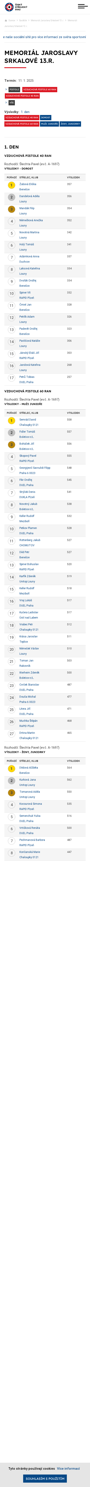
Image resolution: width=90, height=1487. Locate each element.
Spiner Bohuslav (29, 564)
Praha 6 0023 (27, 473)
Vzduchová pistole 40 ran (22, 95)
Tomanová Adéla (29, 791)
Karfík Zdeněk (27, 576)
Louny (23, 201)
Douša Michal (27, 696)
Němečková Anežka (31, 220)
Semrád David (27, 419)
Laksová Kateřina (29, 268)
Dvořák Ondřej (27, 280)
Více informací (68, 1469)
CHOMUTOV (27, 545)
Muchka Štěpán (28, 720)
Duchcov (24, 261)
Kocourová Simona (30, 803)
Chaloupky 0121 (29, 424)
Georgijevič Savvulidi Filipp (34, 467)
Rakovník (24, 665)
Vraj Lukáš (25, 600)
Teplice (23, 641)
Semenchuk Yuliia (29, 815)
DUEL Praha (26, 382)
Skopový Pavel (27, 455)
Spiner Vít (25, 292)
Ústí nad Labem (28, 617)
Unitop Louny (27, 581)
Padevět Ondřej (28, 328)
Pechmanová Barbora (32, 840)
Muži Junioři (49, 123)
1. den (25, 112)
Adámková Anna (29, 256)
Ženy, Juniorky (70, 123)
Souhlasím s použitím (45, 1479)
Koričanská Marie (29, 852)
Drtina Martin (27, 732)
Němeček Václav (29, 648)
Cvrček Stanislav (29, 684)
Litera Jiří (24, 708)
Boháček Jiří (26, 443)
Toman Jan (26, 660)
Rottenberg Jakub (29, 540)
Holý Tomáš (26, 244)
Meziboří (24, 521)
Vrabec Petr (26, 624)
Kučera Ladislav (28, 612)
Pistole (14, 89)
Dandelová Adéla (29, 196)
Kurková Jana (27, 779)
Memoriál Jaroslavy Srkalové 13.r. (47, 20)
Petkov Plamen (28, 528)
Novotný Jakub (28, 504)
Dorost (45, 117)
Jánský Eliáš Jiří (29, 352)
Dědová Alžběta (28, 767)
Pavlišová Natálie (29, 340)
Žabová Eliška (27, 184)
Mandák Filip (26, 208)
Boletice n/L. (26, 436)
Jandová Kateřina (29, 364)
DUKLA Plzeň (27, 497)
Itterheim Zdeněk (29, 672)
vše (12, 102)
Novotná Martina (29, 232)
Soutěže (23, 20)
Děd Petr (24, 552)
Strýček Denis (27, 491)
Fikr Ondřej (25, 479)
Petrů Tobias (27, 376)
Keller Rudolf (26, 516)
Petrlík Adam (27, 316)
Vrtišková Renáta (29, 827)
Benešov (24, 189)
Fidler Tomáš (27, 431)
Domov (12, 20)
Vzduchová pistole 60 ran (39, 89)
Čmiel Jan (25, 304)
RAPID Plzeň (26, 297)
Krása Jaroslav (28, 636)
